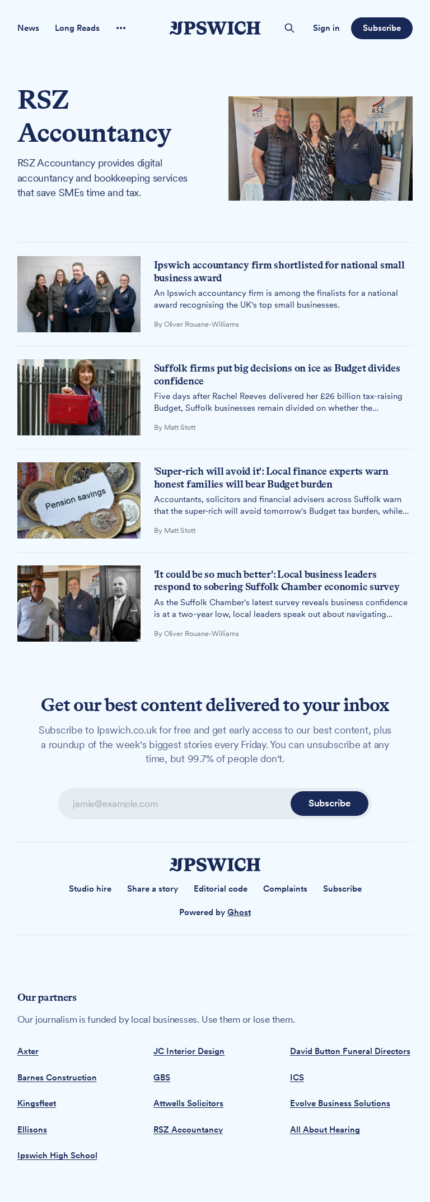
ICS (297, 1078)
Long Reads (77, 28)
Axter (28, 1051)
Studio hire (90, 889)
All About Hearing (325, 1130)
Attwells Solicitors (188, 1103)
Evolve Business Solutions (340, 1103)
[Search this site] (289, 28)
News (28, 28)
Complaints (285, 889)
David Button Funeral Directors (350, 1051)
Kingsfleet (36, 1103)
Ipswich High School (57, 1155)
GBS (161, 1078)
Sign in (326, 28)
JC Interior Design (189, 1051)
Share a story (152, 889)
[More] (121, 28)
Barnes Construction (57, 1078)
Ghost (239, 912)
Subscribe (382, 28)
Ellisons (32, 1130)
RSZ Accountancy (188, 1130)
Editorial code (220, 889)
